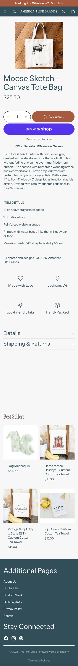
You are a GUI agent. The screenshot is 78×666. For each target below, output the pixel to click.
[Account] (63, 11)
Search (8, 615)
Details (11, 333)
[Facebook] (6, 638)
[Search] (14, 11)
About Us (9, 581)
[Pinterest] (21, 638)
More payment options (39, 139)
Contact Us (11, 588)
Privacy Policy (12, 609)
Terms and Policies (39, 660)
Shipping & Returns (26, 344)
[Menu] (5, 11)
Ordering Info (12, 602)
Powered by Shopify (57, 651)
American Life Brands (31, 651)
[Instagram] (13, 638)
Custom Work (13, 595)
